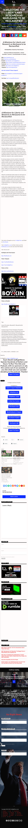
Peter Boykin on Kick (14, 406)
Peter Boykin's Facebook (14, 417)
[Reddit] (13, 486)
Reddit (12, 815)
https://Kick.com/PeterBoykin (7, 271)
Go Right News (18, 240)
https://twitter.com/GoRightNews (12, 65)
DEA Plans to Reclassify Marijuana (14, 8)
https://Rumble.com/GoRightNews (8, 304)
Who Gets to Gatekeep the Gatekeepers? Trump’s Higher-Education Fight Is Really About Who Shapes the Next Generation (14, 656)
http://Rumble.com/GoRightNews (12, 60)
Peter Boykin (13, 27)
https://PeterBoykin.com (9, 57)
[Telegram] (6, 486)
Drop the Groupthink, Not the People (9, 659)
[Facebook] (4, 486)
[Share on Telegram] (16, 35)
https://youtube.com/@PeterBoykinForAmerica (15, 62)
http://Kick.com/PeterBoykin (10, 59)
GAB (9, 816)
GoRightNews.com (8, 245)
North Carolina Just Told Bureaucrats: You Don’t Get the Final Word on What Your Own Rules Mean (13, 662)
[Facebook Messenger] (17, 486)
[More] (24, 486)
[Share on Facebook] (12, 35)
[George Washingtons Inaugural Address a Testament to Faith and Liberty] (18, 453)
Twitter (12, 812)
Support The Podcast (14, 374)
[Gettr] (22, 486)
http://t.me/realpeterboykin (11, 67)
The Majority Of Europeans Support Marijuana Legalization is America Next (11, 458)
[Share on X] (8, 35)
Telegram (16, 811)
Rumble (12, 814)
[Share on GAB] (20, 35)
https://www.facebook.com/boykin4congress (16, 64)
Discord (19, 812)
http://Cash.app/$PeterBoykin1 (12, 78)
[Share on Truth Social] (3, 35)
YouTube (19, 814)
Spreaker (5, 815)
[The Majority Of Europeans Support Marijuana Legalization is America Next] (6, 453)
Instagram (5, 814)
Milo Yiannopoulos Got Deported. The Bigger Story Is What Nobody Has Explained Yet (13, 652)
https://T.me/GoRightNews (7, 265)
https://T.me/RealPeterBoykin (7, 262)
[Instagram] (15, 486)
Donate (4, 811)
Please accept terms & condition (8, 556)
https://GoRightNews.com (12, 358)
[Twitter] (11, 486)
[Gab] (8, 486)
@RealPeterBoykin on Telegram (14, 412)
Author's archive (14, 496)
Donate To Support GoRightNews (13, 388)
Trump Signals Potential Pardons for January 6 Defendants (14, 677)
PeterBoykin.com (5, 246)
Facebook (5, 812)
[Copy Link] (20, 486)
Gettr (4, 816)
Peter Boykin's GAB (14, 423)
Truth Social (19, 815)
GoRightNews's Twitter (14, 396)
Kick (10, 811)
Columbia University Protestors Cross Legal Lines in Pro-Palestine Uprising (14, 695)
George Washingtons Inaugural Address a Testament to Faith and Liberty (18, 458)
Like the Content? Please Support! (9, 70)
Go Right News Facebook (14, 401)
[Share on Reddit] (24, 35)
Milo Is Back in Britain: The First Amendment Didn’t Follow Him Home (12, 648)
